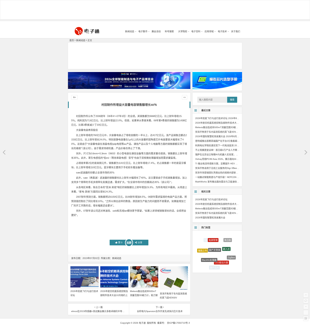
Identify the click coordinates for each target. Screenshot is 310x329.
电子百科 (195, 31)
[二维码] (305, 318)
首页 (71, 40)
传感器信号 (204, 260)
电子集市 (142, 31)
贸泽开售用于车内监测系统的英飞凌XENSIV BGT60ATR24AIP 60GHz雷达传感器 (236, 132)
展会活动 (156, 31)
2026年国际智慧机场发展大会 (210, 136)
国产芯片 (214, 265)
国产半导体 (214, 242)
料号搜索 (169, 31)
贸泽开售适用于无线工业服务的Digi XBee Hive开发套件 (223, 168)
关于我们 (235, 31)
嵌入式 (226, 242)
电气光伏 (225, 264)
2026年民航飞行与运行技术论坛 (211, 118)
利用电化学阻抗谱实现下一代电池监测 (214, 145)
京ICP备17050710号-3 (178, 323)
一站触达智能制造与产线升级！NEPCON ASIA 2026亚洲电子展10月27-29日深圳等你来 (239, 177)
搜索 (232, 99)
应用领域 (209, 31)
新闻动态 (129, 31)
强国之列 (202, 247)
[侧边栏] (184, 97)
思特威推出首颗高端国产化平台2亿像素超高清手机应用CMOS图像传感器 (232, 141)
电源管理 (213, 236)
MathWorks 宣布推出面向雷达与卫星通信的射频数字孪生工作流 (227, 181)
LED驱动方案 (221, 255)
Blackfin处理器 (209, 253)
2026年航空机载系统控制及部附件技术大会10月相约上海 (114, 295)
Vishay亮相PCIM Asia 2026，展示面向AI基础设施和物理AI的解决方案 (230, 159)
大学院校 (182, 31)
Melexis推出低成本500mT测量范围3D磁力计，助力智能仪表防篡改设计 (144, 295)
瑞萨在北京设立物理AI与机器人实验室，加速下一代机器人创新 (226, 154)
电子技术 (222, 31)
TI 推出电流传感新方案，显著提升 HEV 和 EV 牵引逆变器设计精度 (228, 163)
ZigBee (231, 254)
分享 (140, 242)
